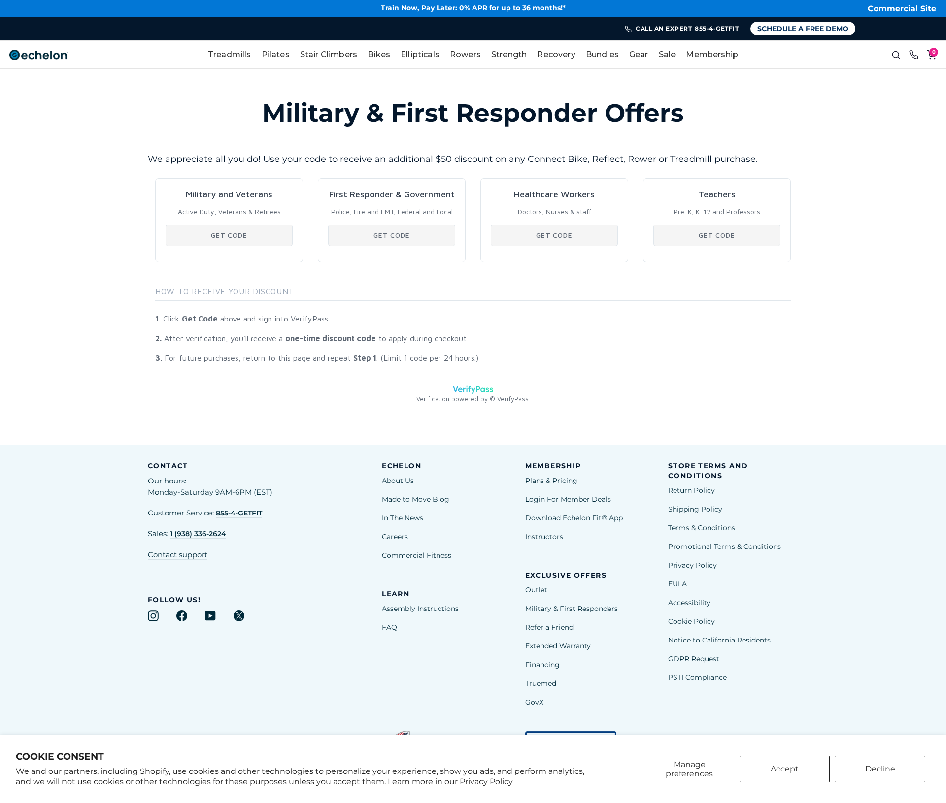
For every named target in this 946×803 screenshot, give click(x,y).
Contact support (177, 554)
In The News (402, 518)
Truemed (540, 683)
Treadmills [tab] (229, 54)
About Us (398, 480)
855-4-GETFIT (239, 513)
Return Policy (691, 490)
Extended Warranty (558, 646)
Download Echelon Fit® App (574, 518)
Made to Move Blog (415, 499)
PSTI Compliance (697, 677)
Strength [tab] (509, 54)
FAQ (389, 627)
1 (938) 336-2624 (198, 533)
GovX (534, 702)
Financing (542, 664)
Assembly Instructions (420, 608)
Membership (712, 54)
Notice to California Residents (719, 640)
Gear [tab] (638, 54)
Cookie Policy (691, 621)
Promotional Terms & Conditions (724, 546)
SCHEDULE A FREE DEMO (802, 28)
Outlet (536, 589)
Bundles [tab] (602, 54)
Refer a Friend (549, 627)
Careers (395, 536)
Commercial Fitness (416, 555)
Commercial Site (902, 8)
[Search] (896, 55)
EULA (677, 583)
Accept (785, 768)
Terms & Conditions (701, 527)
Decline (880, 768)
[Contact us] (913, 55)
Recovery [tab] (556, 54)
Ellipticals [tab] (420, 54)
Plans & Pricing (551, 480)
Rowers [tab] (465, 54)
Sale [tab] (667, 54)
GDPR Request (693, 658)
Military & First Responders (571, 608)
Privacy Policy (486, 781)
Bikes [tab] (379, 54)
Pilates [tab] (276, 54)
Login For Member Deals (568, 499)
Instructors (544, 536)
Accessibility (689, 602)
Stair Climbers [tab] (328, 54)
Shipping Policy (695, 509)
